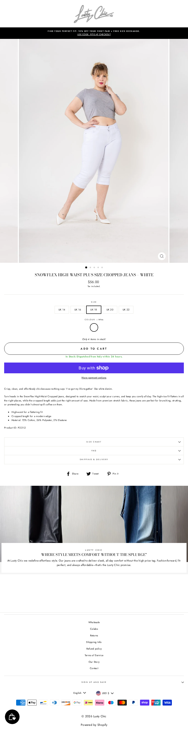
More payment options (94, 377)
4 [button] (98, 268)
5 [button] (102, 268)
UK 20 (109, 309)
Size (94, 302)
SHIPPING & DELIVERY (94, 459)
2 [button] (91, 268)
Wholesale (94, 622)
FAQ (94, 450)
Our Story (94, 662)
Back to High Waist (97, 594)
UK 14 (62, 309)
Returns (94, 635)
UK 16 (77, 309)
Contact (94, 668)
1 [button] (86, 267)
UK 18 (93, 309)
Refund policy (94, 649)
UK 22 (126, 309)
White (94, 327)
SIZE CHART (94, 442)
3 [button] (95, 268)
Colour (94, 319)
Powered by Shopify (94, 725)
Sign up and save (94, 682)
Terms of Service (94, 655)
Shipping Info (94, 642)
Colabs (94, 629)
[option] (94, 33)
